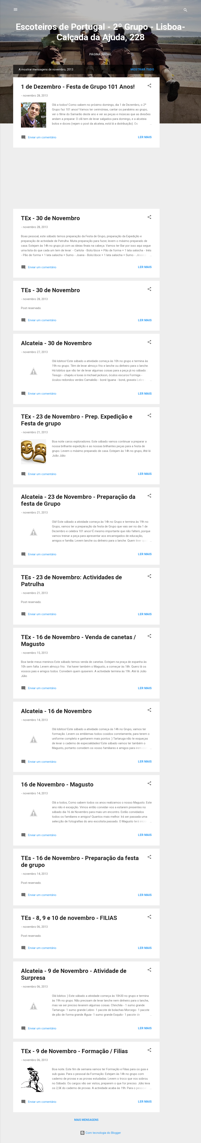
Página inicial (100, 54)
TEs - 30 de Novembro (50, 290)
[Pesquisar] (185, 11)
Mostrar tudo (142, 69)
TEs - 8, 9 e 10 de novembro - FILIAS (69, 917)
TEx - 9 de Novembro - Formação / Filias (74, 1051)
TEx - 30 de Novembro (50, 218)
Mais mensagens (86, 1119)
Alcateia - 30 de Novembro (56, 343)
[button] (149, 86)
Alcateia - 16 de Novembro (56, 711)
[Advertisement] (175, 123)
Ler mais (145, 137)
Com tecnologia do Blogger (103, 1133)
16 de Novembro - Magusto (57, 784)
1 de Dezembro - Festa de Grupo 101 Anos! (78, 86)
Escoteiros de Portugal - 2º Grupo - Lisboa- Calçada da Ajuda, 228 (100, 32)
